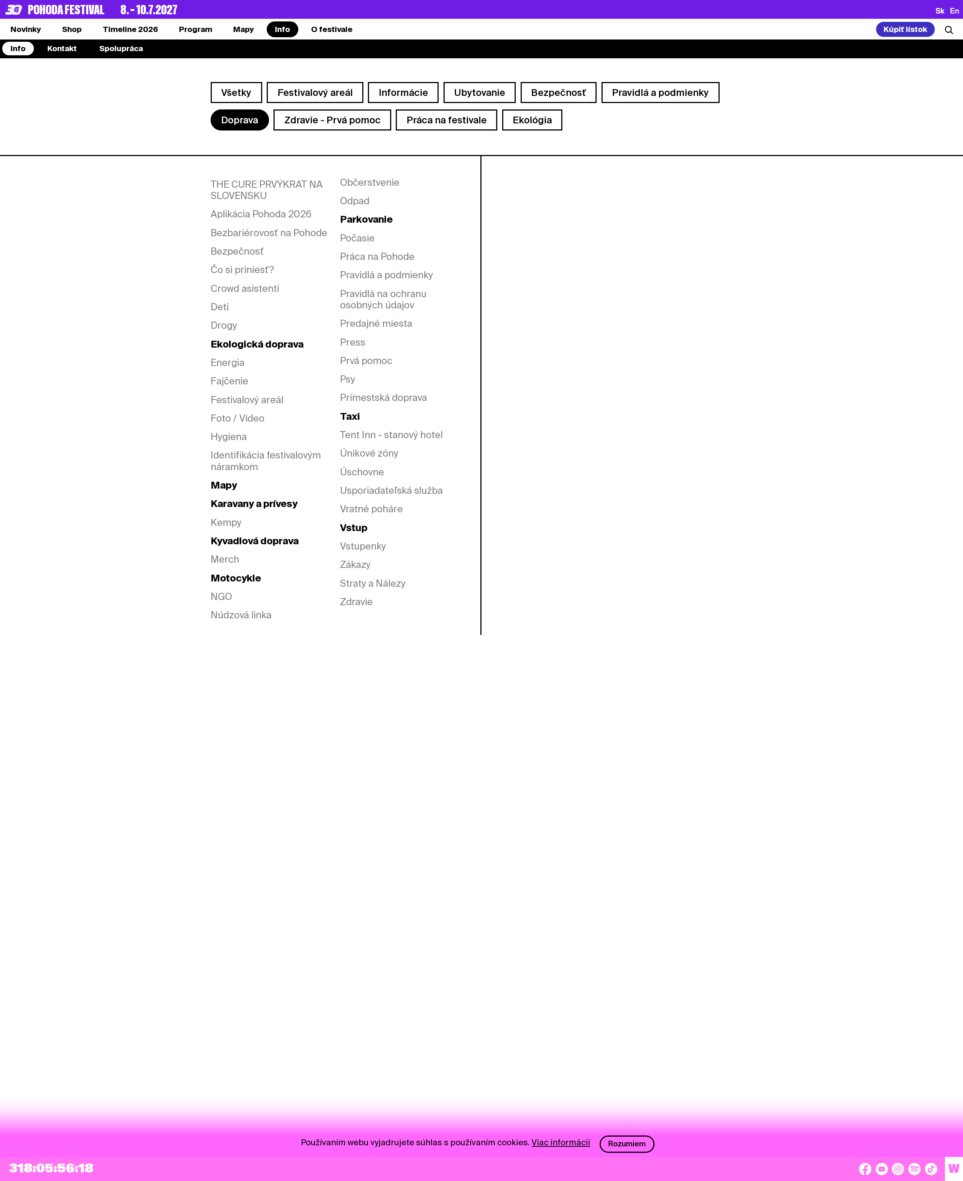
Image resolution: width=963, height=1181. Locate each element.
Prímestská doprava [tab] (383, 397)
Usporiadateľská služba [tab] (391, 490)
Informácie (403, 92)
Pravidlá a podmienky (660, 92)
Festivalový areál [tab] (247, 399)
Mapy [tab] (224, 485)
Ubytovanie (479, 92)
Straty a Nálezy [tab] (373, 583)
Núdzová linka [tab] (241, 615)
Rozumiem (627, 1143)
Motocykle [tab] (236, 578)
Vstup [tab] (354, 527)
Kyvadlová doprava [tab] (255, 540)
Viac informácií (561, 1142)
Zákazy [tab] (355, 564)
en (954, 10)
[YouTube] (881, 1169)
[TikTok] (931, 1169)
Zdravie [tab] (356, 601)
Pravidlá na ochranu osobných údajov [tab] (383, 299)
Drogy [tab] (224, 325)
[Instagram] (898, 1169)
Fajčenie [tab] (229, 381)
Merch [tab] (225, 559)
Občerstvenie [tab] (369, 182)
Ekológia (532, 120)
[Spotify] (914, 1169)
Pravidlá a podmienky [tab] (386, 275)
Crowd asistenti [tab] (245, 288)
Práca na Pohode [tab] (377, 256)
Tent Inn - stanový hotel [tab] (391, 434)
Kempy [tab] (226, 522)
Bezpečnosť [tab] (237, 251)
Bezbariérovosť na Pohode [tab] (269, 232)
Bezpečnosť (558, 92)
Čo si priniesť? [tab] (242, 269)
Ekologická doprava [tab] (257, 344)
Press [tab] (352, 342)
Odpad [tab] (354, 200)
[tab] (72, 29)
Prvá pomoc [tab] (366, 360)
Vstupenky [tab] (363, 546)
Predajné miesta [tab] (376, 323)
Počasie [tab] (357, 238)
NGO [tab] (221, 596)
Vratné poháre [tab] (371, 509)
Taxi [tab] (350, 416)
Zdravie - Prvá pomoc (332, 120)
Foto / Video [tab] (237, 418)
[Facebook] (865, 1169)
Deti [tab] (220, 307)
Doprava (239, 120)
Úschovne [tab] (362, 472)
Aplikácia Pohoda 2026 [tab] (261, 214)
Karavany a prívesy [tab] (254, 503)
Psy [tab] (347, 379)
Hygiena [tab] (229, 436)
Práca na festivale (447, 120)
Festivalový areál (315, 92)
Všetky (236, 92)
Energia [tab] (228, 362)
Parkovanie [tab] (366, 219)
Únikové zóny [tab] (369, 453)
